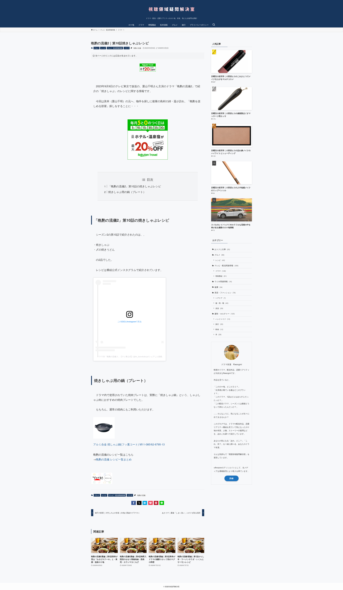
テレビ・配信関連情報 (114, 48)
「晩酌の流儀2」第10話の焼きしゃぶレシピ (134, 186)
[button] (133, 503)
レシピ (103, 48)
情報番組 (221, 276)
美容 (219, 308)
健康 (218, 287)
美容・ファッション (225, 292)
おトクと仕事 (222, 249)
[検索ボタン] (214, 24)
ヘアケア (220, 298)
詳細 (232, 478)
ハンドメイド (222, 319)
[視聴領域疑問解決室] (171, 9)
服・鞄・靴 (221, 303)
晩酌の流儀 (137, 48)
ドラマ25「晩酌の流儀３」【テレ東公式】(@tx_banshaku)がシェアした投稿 (129, 357)
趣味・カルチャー (225, 313)
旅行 (219, 324)
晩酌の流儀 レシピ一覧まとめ (114, 459)
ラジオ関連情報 (223, 281)
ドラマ (126, 48)
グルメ (96, 48)
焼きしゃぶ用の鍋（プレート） (127, 192)
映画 (219, 329)
